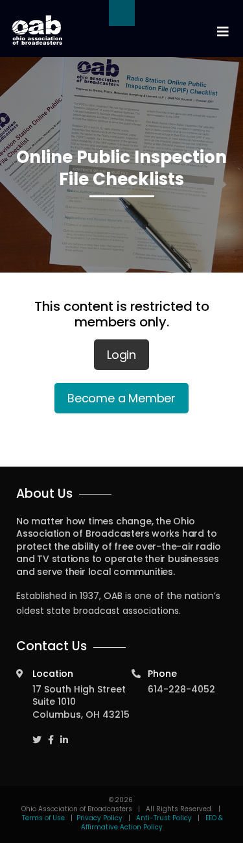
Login (121, 355)
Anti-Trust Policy (164, 818)
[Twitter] (36, 733)
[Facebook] (51, 733)
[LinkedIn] (64, 733)
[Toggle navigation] (222, 32)
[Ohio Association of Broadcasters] (37, 30)
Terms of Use (44, 818)
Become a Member (121, 398)
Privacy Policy (99, 818)
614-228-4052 (181, 689)
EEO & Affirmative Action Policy (152, 822)
